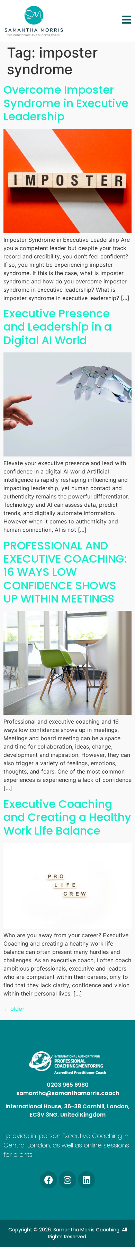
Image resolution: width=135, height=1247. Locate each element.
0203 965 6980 (68, 1085)
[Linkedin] (86, 1179)
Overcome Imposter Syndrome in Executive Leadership (65, 103)
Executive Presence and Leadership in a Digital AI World (57, 327)
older (14, 1009)
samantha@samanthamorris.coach (67, 1093)
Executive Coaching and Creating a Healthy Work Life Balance (67, 817)
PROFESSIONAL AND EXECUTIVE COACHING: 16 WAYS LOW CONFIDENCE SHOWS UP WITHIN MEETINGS (65, 572)
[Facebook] (48, 1179)
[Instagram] (67, 1179)
